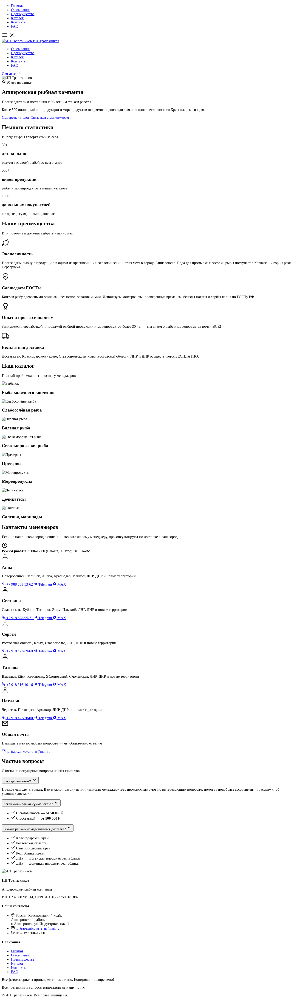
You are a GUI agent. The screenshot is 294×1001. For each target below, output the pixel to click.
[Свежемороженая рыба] (147, 441)
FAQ (14, 26)
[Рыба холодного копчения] (147, 388)
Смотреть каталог (16, 117)
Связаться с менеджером (50, 117)
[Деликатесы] (147, 495)
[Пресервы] (147, 459)
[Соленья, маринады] (147, 512)
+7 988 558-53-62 (20, 584)
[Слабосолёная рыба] (147, 406)
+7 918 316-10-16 (20, 685)
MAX (61, 584)
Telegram (45, 584)
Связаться (10, 74)
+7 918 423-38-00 (20, 718)
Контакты (18, 22)
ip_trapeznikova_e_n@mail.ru (28, 751)
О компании (20, 10)
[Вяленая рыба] (147, 424)
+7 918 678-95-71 (20, 618)
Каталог (17, 18)
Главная (17, 6)
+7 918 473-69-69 (20, 651)
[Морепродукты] (147, 477)
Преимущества (22, 14)
